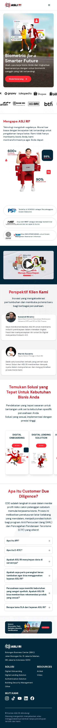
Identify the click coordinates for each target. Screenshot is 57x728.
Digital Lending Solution (15, 675)
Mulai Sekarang (16, 79)
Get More (17, 445)
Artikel (40, 671)
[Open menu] (49, 5)
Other (7, 686)
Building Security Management (19, 682)
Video (39, 675)
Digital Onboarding (13, 671)
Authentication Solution (15, 679)
